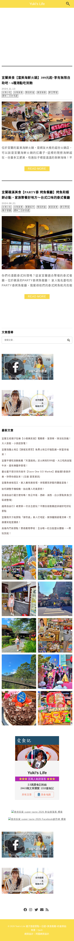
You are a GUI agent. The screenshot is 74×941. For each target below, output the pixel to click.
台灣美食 (18, 92)
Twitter (36, 910)
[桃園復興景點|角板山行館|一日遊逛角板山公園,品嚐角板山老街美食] (19, 672)
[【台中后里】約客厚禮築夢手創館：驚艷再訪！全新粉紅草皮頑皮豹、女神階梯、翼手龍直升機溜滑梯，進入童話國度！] (55, 672)
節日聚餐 (53, 92)
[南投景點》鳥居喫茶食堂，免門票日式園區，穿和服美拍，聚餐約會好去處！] (19, 636)
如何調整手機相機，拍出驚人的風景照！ (23, 489)
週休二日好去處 (10, 96)
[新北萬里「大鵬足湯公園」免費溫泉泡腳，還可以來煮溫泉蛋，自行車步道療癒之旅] (19, 599)
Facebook (25, 910)
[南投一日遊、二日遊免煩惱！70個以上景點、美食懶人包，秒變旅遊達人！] (55, 563)
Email (42, 910)
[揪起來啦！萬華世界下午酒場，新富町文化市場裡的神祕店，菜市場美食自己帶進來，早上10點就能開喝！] (55, 636)
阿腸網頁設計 (42, 934)
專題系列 (29, 207)
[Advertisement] (37, 37)
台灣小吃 (6, 92)
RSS (47, 910)
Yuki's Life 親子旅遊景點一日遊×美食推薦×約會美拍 (40, 926)
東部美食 (41, 92)
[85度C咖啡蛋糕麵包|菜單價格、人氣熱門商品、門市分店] (19, 709)
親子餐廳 (6, 210)
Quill (40, 930)
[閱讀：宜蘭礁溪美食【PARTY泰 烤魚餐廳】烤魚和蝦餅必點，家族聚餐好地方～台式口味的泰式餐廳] (37, 268)
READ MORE (37, 168)
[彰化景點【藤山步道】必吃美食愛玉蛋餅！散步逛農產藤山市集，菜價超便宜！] (19, 563)
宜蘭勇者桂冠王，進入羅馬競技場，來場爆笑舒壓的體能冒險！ (35, 482)
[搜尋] (68, 340)
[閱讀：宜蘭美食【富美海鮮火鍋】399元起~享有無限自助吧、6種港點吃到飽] (37, 140)
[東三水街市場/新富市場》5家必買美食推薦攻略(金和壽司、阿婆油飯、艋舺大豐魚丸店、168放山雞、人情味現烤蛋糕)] (55, 599)
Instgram (31, 910)
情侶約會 (29, 92)
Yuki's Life (37, 4)
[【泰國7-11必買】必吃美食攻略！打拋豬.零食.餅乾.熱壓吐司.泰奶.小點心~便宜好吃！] (55, 709)
